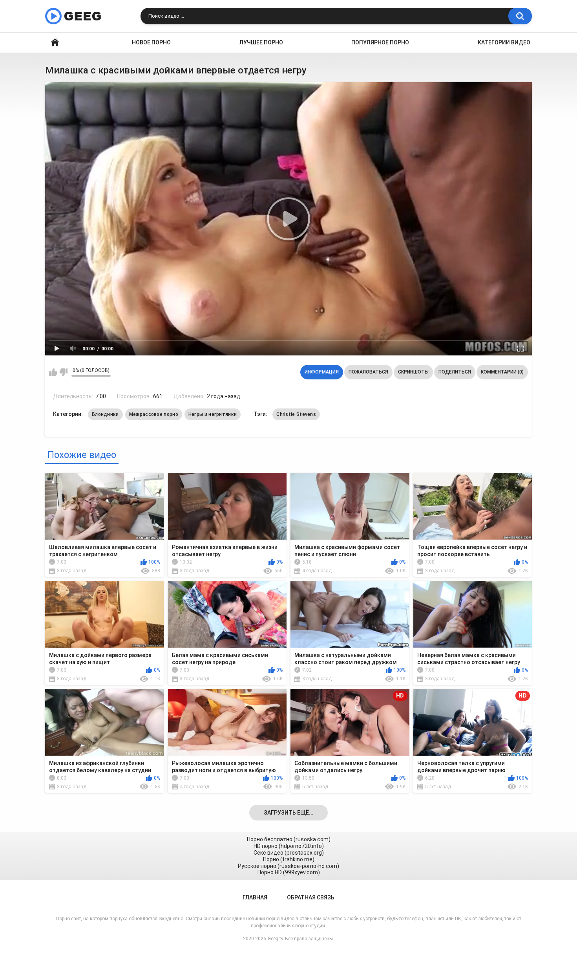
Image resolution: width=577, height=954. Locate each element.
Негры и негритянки (212, 414)
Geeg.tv (275, 938)
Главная (55, 43)
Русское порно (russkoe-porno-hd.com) (288, 866)
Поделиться (454, 372)
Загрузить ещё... (289, 812)
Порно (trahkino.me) (288, 859)
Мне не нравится (63, 372)
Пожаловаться (368, 372)
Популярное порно (380, 42)
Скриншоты (413, 372)
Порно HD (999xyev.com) (288, 872)
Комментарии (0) (502, 372)
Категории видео (504, 42)
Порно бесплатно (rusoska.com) (288, 839)
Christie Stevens (296, 414)
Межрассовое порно (153, 414)
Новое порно (151, 42)
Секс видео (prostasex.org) (289, 853)
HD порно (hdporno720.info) (289, 846)
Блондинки (105, 414)
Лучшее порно (261, 42)
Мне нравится (53, 372)
